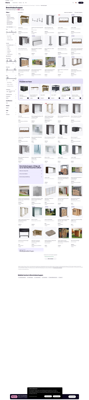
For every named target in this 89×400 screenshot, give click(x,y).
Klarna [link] (7, 5)
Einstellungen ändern (33, 396)
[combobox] (68, 12)
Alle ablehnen (48, 396)
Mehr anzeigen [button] (50, 258)
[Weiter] (81, 91)
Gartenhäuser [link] (38, 5)
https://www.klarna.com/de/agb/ (57, 267)
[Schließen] (61, 388)
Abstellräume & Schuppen (11, 18)
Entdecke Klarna (15, 2)
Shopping (20, 2)
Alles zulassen (56, 396)
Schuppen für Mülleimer (10, 17)
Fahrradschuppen (9, 21)
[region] (44, 393)
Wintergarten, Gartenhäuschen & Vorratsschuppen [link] (27, 5)
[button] (76, 3)
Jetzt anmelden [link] (72, 396)
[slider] (6, 32)
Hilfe (26, 2)
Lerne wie (22, 9)
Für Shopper (7, 0)
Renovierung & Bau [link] (15, 5)
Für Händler (11, 0)
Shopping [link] (10, 5)
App (23, 2)
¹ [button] (23, 32)
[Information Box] (22, 12)
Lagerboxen (8, 16)
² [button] (34, 32)
